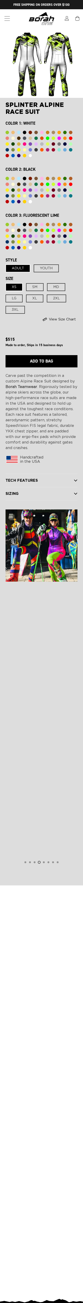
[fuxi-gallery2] (42, 545)
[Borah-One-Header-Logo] (41, 18)
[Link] (67, 18)
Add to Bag (41, 361)
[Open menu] (7, 18)
